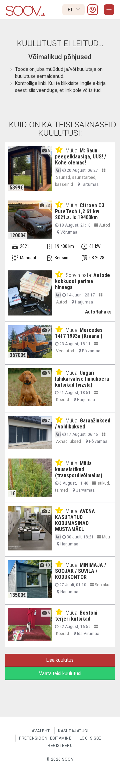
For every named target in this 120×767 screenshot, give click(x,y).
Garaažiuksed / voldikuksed (82, 423)
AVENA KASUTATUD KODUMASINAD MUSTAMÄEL (75, 520)
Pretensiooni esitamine (45, 738)
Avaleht (41, 731)
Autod (104, 225)
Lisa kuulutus (60, 660)
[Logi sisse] (92, 9)
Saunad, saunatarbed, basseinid (75, 181)
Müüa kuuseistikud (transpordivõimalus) (78, 469)
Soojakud (103, 585)
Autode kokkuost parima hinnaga (82, 281)
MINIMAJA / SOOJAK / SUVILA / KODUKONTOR (80, 571)
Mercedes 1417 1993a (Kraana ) (79, 333)
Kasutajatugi (73, 731)
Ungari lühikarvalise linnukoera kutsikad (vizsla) (82, 379)
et (71, 9)
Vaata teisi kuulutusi (60, 673)
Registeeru (60, 745)
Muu (105, 537)
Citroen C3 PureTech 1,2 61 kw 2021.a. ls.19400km (79, 211)
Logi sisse (90, 738)
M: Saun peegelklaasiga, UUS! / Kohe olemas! (80, 156)
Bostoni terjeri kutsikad (76, 616)
